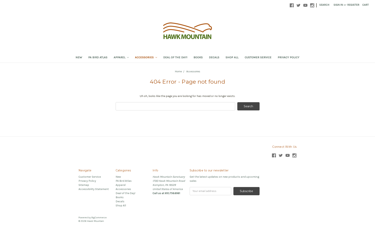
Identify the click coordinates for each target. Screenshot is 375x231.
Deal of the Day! (175, 57)
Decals (214, 57)
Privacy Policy (288, 57)
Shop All (232, 57)
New (79, 57)
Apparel (120, 57)
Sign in (338, 4)
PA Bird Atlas (97, 57)
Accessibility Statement (94, 189)
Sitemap (84, 185)
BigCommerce (99, 217)
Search (324, 4)
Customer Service (258, 57)
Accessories (144, 57)
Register (353, 4)
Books (198, 57)
